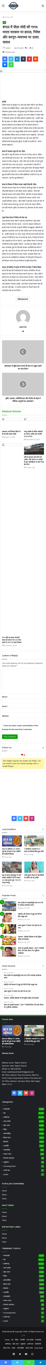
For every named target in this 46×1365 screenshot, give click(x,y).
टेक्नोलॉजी (6, 1150)
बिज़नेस (5, 1142)
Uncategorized (9, 1166)
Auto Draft (38, 1348)
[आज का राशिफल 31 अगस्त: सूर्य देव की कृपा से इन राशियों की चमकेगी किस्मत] (12, 840)
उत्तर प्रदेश (7, 1121)
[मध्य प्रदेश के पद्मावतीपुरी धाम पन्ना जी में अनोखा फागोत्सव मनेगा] (9, 906)
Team (4, 1199)
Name (5, 697)
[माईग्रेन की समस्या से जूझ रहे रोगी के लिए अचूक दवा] (9, 917)
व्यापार (13, 1348)
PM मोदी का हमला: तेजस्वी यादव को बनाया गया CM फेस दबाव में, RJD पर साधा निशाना (11, 639)
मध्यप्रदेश (6, 1109)
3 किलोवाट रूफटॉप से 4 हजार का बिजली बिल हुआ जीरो (34, 850)
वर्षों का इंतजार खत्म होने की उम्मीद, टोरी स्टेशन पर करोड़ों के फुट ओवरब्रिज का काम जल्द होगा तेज (34, 460)
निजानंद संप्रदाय (8, 1158)
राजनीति (6, 1146)
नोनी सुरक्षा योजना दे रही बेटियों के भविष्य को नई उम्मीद (34, 876)
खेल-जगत (6, 1125)
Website (5, 716)
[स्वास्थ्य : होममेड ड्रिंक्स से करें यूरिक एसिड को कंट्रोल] (9, 940)
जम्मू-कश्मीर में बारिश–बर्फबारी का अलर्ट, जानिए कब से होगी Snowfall (33, 433)
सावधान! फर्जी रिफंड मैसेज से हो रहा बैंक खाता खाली (11, 432)
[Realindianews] (13, 5)
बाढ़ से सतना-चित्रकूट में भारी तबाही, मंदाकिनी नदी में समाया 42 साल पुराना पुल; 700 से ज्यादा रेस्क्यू (11, 879)
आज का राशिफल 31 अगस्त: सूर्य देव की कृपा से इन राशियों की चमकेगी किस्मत (11, 851)
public (5, 1174)
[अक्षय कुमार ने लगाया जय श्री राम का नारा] (9, 929)
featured (23, 299)
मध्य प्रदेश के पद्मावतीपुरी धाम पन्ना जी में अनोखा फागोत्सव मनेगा (30, 903)
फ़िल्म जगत (6, 1138)
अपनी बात (6, 1170)
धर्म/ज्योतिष (7, 1133)
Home (6, 17)
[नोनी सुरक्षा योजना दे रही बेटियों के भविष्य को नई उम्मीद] (34, 867)
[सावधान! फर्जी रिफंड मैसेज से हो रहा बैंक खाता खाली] (12, 423)
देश (12, 17)
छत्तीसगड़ (6, 1117)
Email (5, 706)
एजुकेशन (6, 1162)
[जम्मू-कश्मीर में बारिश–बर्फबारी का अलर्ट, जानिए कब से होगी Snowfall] (34, 423)
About (4, 1195)
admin (8, 48)
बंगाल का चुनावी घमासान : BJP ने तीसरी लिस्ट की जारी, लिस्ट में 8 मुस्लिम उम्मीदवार (31, 950)
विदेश (5, 1129)
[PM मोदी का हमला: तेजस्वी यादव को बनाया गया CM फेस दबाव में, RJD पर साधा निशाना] (12, 539)
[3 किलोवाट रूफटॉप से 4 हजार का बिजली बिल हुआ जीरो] (34, 840)
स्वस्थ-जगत (7, 1154)
